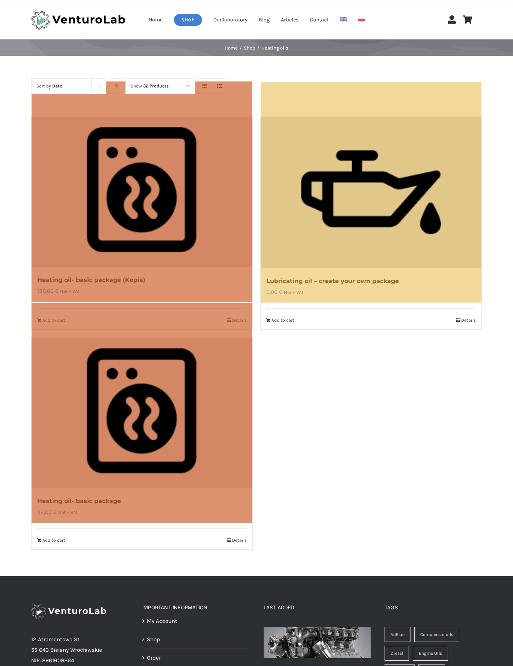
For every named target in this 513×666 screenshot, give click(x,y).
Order (154, 657)
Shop (153, 639)
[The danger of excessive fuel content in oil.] (317, 642)
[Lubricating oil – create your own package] (371, 192)
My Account (162, 621)
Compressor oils (436, 634)
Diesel (397, 653)
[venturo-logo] (78, 12)
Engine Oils (430, 653)
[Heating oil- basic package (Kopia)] (142, 192)
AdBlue (397, 634)
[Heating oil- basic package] (142, 413)
